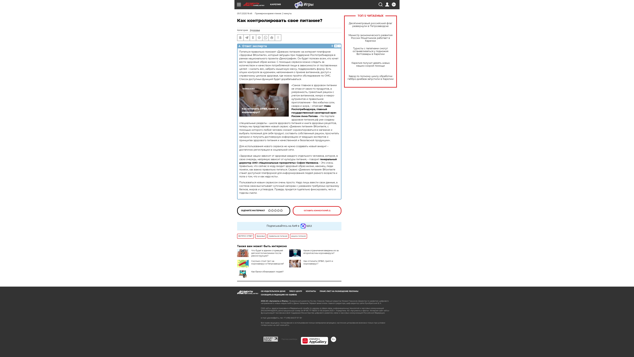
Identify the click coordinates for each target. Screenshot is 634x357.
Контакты (311, 291)
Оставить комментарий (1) (317, 211)
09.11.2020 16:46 (244, 13)
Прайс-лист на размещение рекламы (339, 291)
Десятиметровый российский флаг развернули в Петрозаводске (370, 25)
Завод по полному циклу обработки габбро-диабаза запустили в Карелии (371, 77)
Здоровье (255, 30)
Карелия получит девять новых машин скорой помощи (371, 64)
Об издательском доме (273, 291)
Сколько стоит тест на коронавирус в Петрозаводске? (267, 262)
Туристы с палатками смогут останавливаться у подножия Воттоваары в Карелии (370, 51)
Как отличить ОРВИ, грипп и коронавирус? (318, 262)
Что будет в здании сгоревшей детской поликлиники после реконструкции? (267, 253)
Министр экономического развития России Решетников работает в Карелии (370, 38)
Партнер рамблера (289, 339)
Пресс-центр (295, 291)
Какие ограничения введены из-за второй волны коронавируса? (321, 251)
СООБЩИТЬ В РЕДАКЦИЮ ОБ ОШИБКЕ (279, 295)
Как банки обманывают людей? (267, 271)
